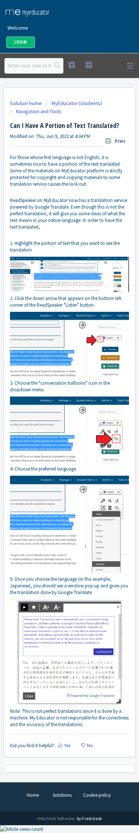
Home (33, 795)
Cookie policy (97, 795)
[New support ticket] (71, 65)
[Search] (57, 65)
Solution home (26, 103)
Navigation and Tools (39, 111)
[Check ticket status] (89, 65)
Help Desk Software (56, 818)
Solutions (62, 795)
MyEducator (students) (77, 103)
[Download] (56, 420)
